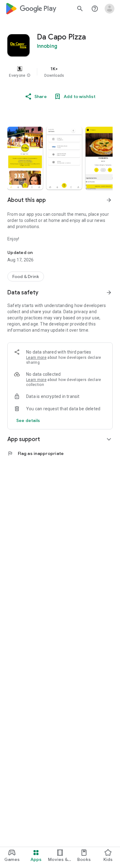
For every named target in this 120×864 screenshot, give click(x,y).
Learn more (36, 357)
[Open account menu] (109, 8)
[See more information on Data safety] (109, 292)
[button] (28, 75)
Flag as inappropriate (35, 453)
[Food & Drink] (25, 276)
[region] (60, 72)
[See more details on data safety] (28, 420)
